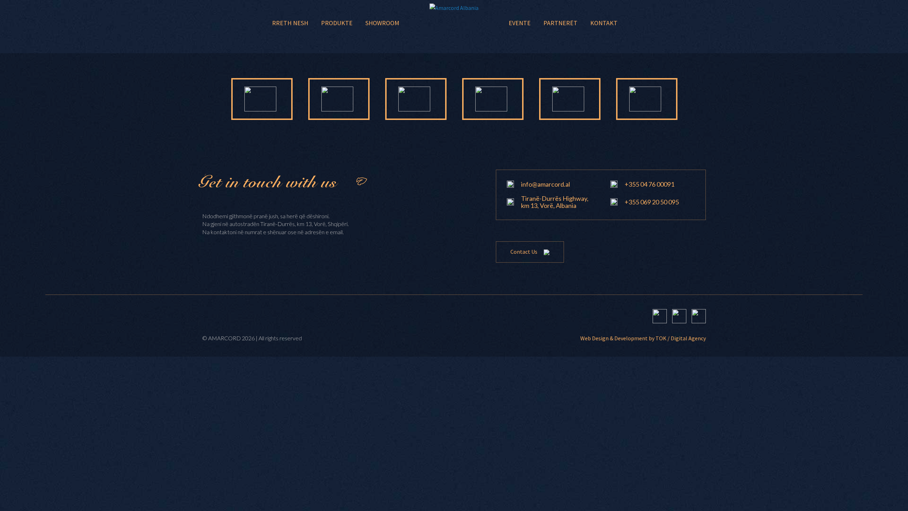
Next (699, 99)
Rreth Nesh (290, 23)
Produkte (337, 23)
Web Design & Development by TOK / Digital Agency (643, 338)
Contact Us (524, 251)
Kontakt (604, 23)
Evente (520, 23)
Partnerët (560, 23)
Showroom (382, 23)
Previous (208, 99)
